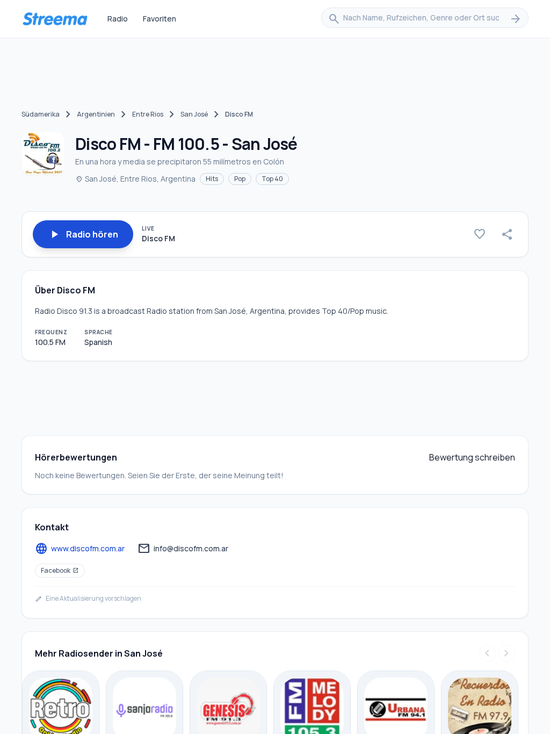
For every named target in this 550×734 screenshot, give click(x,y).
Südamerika (40, 114)
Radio (117, 18)
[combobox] (425, 19)
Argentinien (96, 114)
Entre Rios (147, 114)
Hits (212, 178)
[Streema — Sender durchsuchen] (54, 18)
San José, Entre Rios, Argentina (135, 179)
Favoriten (159, 18)
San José (194, 114)
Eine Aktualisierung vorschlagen (88, 598)
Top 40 (272, 178)
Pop (239, 178)
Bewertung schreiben (472, 457)
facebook (60, 570)
